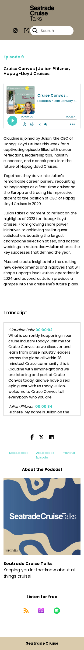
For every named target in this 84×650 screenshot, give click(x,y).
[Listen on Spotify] (57, 610)
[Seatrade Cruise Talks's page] (23, 30)
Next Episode (18, 453)
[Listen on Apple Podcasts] (41, 610)
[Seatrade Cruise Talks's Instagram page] (15, 30)
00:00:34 (43, 406)
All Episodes (45, 453)
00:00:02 (43, 330)
